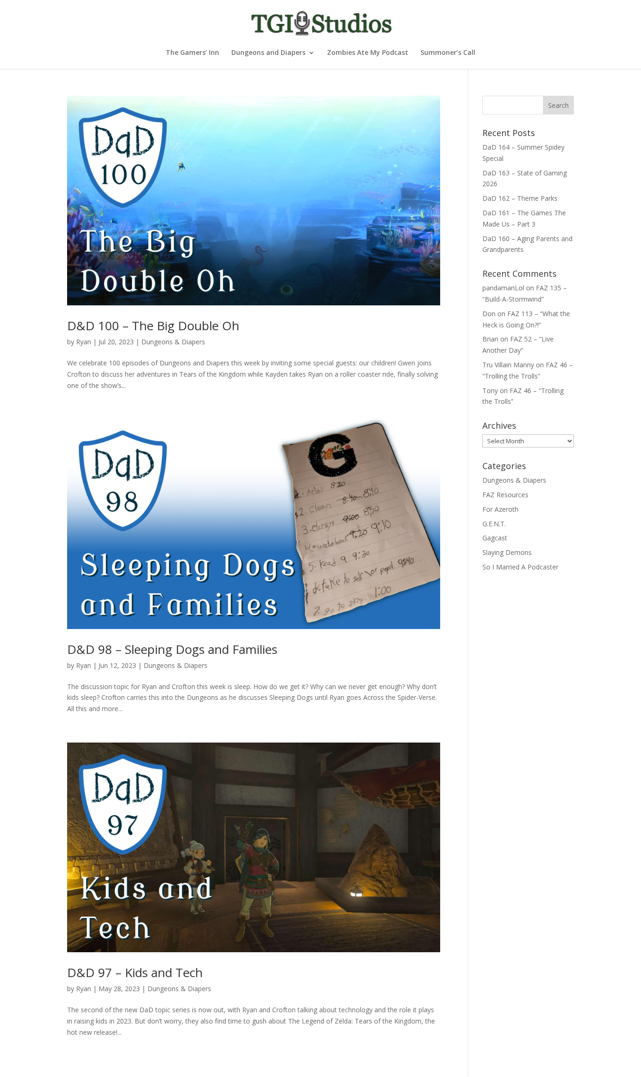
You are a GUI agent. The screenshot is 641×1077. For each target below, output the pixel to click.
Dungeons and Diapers (268, 53)
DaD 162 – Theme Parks (519, 198)
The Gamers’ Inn (192, 53)
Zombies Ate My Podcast (367, 53)
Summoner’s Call (447, 53)
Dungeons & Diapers (173, 341)
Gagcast (494, 537)
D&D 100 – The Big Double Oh (153, 325)
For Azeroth (500, 509)
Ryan (83, 341)
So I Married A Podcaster (520, 566)
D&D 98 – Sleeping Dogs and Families (172, 649)
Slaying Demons (507, 552)
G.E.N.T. (494, 523)
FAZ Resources (505, 494)
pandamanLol (503, 287)
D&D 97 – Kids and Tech (135, 972)
